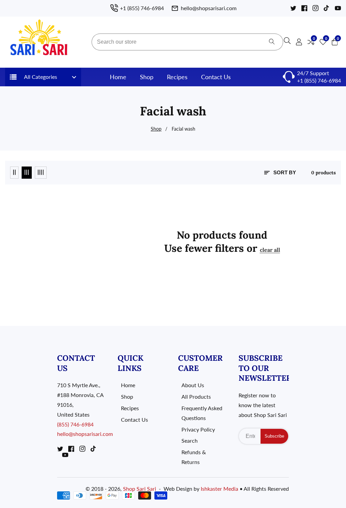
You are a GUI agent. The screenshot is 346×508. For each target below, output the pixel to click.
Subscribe (274, 436)
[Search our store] (272, 42)
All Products (196, 396)
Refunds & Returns (193, 457)
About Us (192, 385)
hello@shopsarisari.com (85, 433)
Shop (146, 77)
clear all (270, 249)
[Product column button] (14, 173)
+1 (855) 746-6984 (319, 80)
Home (118, 77)
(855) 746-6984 (75, 424)
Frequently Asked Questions (201, 413)
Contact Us (216, 77)
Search (189, 440)
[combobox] (187, 42)
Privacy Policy (198, 429)
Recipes (177, 77)
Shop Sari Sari (139, 488)
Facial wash (183, 129)
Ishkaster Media (219, 488)
